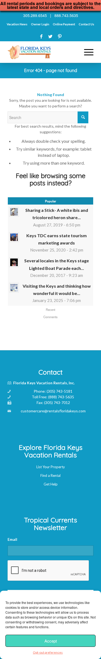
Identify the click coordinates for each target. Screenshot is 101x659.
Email (12, 539)
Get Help (51, 484)
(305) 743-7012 (57, 402)
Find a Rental (50, 475)
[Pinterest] (59, 36)
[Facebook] (41, 36)
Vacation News (17, 24)
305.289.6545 (35, 15)
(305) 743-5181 (59, 391)
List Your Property (50, 467)
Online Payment (64, 24)
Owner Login (40, 24)
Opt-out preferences (48, 652)
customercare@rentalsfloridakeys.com (53, 411)
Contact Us (86, 24)
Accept (50, 641)
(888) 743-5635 (61, 397)
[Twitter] (50, 36)
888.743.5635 (66, 15)
